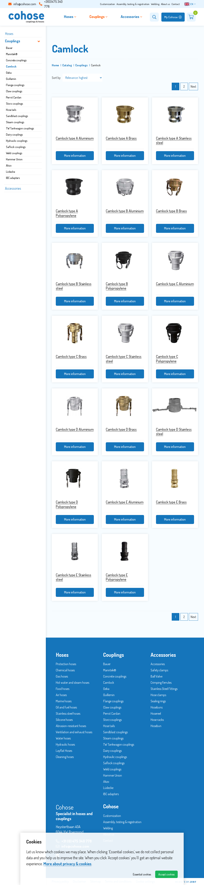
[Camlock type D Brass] (125, 405)
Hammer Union (14, 159)
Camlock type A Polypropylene (67, 213)
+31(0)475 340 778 (53, 4)
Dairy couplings (14, 134)
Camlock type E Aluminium (124, 502)
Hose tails (11, 109)
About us (165, 4)
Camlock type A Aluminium (75, 138)
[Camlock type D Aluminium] (75, 405)
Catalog (67, 65)
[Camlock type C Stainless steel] (125, 333)
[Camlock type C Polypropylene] (175, 333)
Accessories (13, 188)
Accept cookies (166, 874)
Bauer (9, 48)
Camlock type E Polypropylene (117, 577)
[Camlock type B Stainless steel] (75, 260)
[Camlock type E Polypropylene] (125, 551)
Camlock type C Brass (71, 356)
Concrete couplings (16, 60)
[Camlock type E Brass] (175, 478)
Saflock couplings (16, 147)
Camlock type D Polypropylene (67, 504)
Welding (155, 4)
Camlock (11, 66)
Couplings (12, 41)
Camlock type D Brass (121, 429)
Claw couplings (14, 91)
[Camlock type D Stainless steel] (175, 405)
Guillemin (11, 78)
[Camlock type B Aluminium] (125, 187)
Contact (176, 4)
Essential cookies (142, 874)
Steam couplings (15, 122)
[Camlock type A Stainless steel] (175, 114)
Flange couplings (15, 85)
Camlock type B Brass (171, 211)
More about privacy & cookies (67, 863)
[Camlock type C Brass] (75, 333)
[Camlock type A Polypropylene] (75, 187)
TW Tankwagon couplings (20, 128)
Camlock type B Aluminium (125, 211)
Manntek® (12, 54)
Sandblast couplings (17, 116)
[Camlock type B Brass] (175, 187)
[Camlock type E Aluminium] (125, 478)
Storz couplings (14, 103)
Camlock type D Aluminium (75, 429)
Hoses (9, 34)
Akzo (9, 165)
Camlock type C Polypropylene (167, 358)
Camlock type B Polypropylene (117, 286)
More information (75, 156)
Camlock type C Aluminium (175, 284)
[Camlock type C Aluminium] (175, 260)
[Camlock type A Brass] (125, 114)
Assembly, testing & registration (133, 4)
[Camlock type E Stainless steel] (75, 551)
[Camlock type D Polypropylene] (75, 478)
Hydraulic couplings (16, 140)
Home (55, 65)
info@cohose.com (25, 4)
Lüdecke (10, 171)
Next (193, 86)
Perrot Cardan (13, 97)
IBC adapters (13, 178)
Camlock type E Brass (171, 502)
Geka (9, 72)
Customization (107, 4)
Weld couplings (14, 153)
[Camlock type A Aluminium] (75, 114)
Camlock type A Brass (121, 138)
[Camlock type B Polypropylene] (125, 260)
